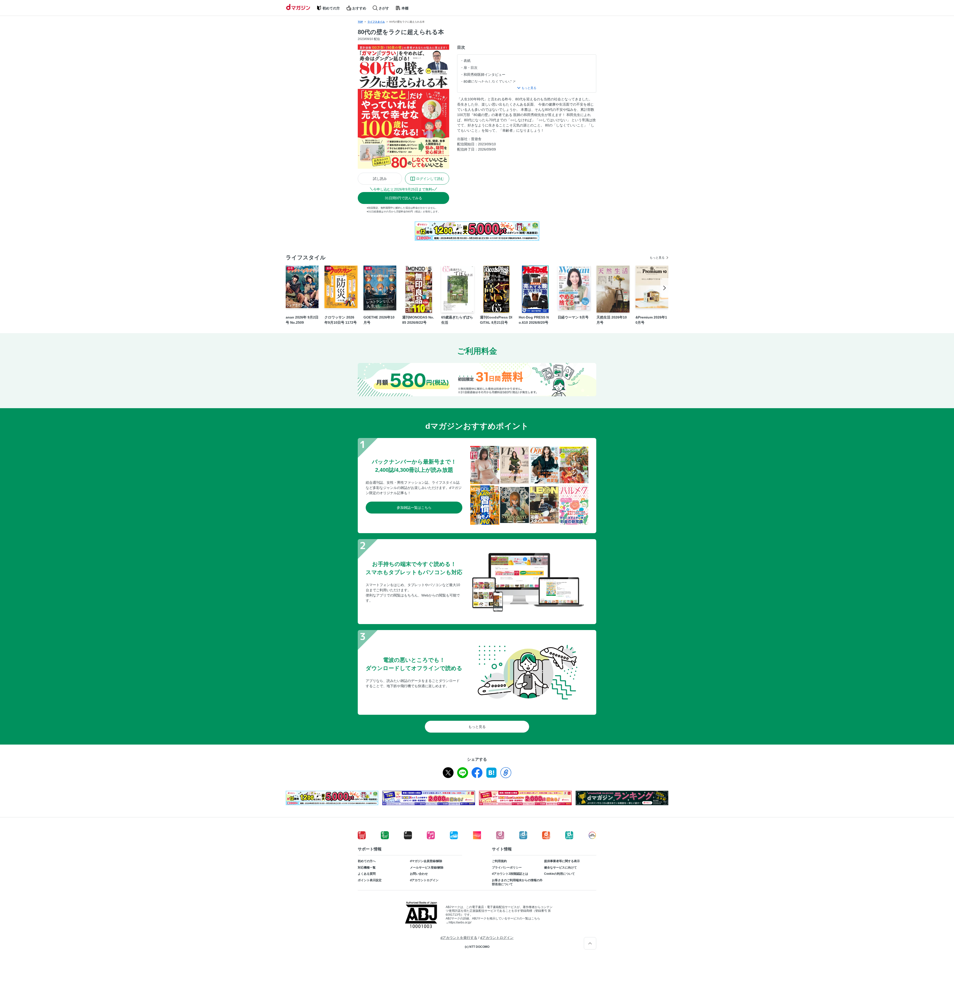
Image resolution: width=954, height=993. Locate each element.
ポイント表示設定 (370, 880)
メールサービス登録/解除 (426, 867)
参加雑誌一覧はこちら (414, 508)
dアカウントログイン (424, 880)
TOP (360, 21)
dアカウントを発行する (458, 938)
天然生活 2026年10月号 (611, 319)
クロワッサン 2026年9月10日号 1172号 (340, 319)
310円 (403, 198)
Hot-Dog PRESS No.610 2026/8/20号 (534, 319)
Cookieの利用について (559, 873)
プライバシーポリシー (507, 867)
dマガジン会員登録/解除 (426, 861)
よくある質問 (367, 873)
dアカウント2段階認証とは (510, 873)
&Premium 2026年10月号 (651, 319)
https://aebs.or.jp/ (460, 922)
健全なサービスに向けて (560, 867)
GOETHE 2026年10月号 (379, 319)
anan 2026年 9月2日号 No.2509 (302, 319)
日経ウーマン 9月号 (573, 317)
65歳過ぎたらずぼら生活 (457, 319)
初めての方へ (367, 861)
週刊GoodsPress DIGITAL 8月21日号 (496, 319)
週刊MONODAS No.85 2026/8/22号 (418, 319)
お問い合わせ (419, 873)
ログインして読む (430, 179)
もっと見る (657, 257)
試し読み (380, 179)
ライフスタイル (376, 21)
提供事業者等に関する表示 (562, 861)
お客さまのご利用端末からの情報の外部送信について (517, 882)
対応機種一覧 (367, 867)
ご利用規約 (499, 861)
